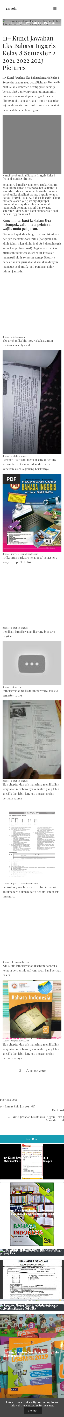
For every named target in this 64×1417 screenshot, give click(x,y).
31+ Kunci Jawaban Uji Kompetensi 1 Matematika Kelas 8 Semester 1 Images (28, 1159)
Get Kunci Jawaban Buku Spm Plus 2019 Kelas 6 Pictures (32, 1354)
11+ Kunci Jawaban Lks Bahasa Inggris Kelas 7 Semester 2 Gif (36, 1118)
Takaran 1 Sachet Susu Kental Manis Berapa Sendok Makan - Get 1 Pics (31, 1306)
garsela (11, 8)
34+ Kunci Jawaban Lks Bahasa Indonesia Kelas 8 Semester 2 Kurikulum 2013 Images (30, 1212)
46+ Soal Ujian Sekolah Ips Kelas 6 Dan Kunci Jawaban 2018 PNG (32, 1277)
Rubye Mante (38, 1071)
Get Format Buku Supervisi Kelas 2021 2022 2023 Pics (30, 1251)
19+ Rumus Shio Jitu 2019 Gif (17, 1106)
